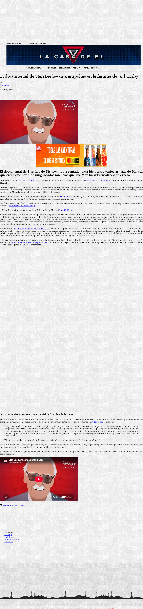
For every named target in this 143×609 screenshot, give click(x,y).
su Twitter (65, 196)
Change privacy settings (106, 608)
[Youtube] (135, 44)
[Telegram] (128, 44)
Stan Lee (8, 542)
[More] (44, 93)
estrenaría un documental (97, 180)
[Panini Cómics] (71, 166)
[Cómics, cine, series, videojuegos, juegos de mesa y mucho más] (59, 55)
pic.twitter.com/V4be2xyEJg (21, 206)
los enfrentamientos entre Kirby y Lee (32, 228)
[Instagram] (118, 44)
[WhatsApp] (27, 93)
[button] (118, 68)
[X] (132, 44)
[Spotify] (125, 44)
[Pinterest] (35, 93)
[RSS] (121, 44)
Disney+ (8, 535)
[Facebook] (114, 44)
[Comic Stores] (71, 528)
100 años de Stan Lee (28, 180)
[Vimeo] (109, 43)
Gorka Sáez (5, 85)
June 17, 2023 (65, 210)
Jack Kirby (9, 537)
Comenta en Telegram (13, 505)
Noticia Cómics (11, 539)
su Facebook (97, 422)
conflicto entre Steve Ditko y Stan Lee (29, 242)
